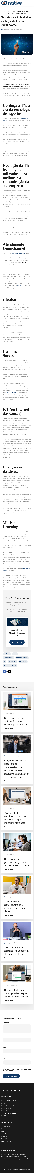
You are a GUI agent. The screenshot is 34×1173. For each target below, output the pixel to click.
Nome (5, 1036)
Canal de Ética (5, 1116)
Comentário (6, 1022)
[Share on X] (9, 671)
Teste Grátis (4, 1139)
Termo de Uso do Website (8, 1113)
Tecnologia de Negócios (10, 665)
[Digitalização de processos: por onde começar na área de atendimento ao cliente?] (17, 842)
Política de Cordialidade (8, 1111)
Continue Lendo (8, 728)
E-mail (5, 1047)
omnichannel (22, 253)
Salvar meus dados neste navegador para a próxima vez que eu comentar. (17, 1070)
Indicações (4, 1136)
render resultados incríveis (17, 497)
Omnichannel (23, 661)
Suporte (3, 1103)
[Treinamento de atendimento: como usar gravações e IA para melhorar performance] (17, 796)
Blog (2, 1131)
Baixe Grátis (17, 642)
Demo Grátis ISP (6, 1141)
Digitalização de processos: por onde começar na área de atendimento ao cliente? (17, 862)
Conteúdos (4, 1129)
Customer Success (7, 365)
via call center (20, 285)
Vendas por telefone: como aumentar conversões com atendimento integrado (16, 950)
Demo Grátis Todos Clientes (9, 1144)
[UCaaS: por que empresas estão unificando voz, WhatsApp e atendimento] (17, 701)
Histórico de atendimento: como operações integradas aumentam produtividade (16, 993)
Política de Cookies (6, 1108)
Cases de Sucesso (6, 1134)
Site (4, 1058)
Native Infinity (12, 661)
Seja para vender (11, 392)
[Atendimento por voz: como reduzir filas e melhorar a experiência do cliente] (17, 884)
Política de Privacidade (7, 1105)
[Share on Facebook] (5, 671)
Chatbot (15, 654)
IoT (5, 661)
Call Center (7, 654)
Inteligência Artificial (22, 657)
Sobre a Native (5, 1126)
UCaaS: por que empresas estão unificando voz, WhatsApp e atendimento (16, 721)
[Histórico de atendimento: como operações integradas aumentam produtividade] (17, 973)
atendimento (15, 253)
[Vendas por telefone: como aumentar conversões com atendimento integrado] (17, 930)
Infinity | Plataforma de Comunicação (11, 1100)
